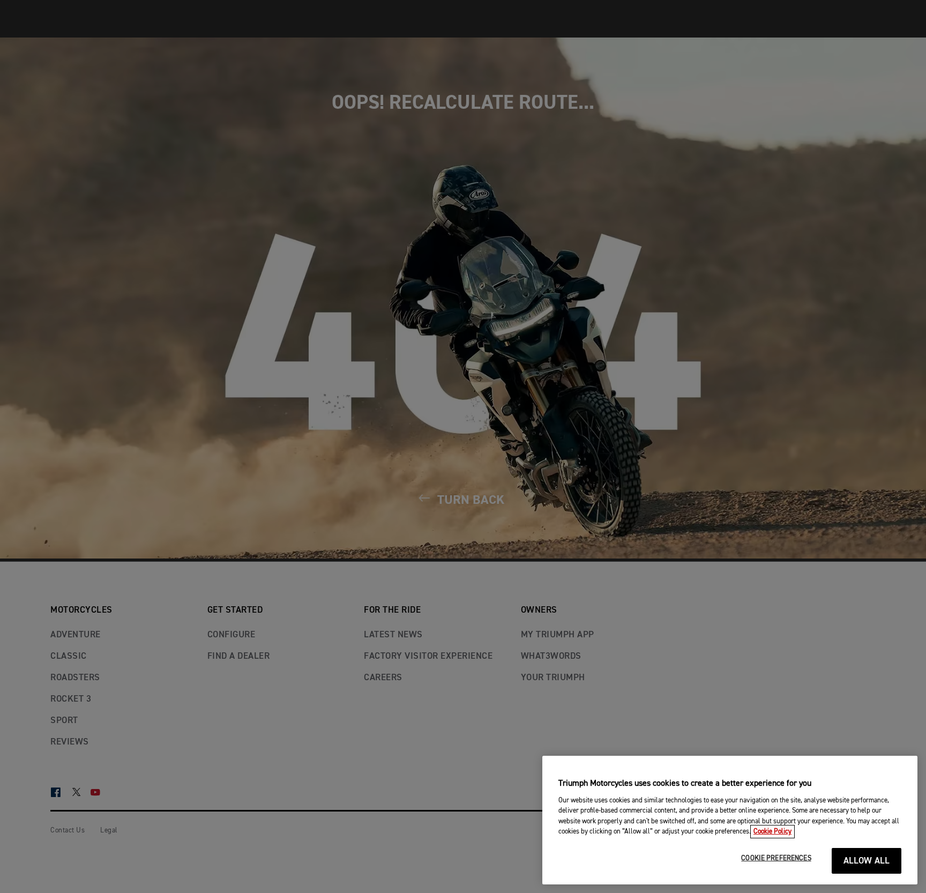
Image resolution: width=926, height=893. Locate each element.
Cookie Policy (772, 831)
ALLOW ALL (866, 861)
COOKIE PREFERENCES (776, 858)
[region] (729, 820)
